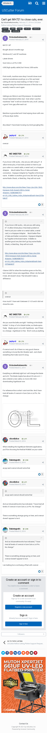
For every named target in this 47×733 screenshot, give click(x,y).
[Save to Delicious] (19, 653)
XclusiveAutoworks (11, 22)
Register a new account (23, 607)
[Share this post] (43, 40)
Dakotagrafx (14, 460)
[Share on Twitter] (3, 653)
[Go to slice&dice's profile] (5, 439)
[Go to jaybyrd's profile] (5, 136)
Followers (21, 634)
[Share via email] (31, 653)
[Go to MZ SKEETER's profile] (5, 155)
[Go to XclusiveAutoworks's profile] (5, 38)
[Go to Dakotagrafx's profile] (5, 461)
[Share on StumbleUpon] (27, 653)
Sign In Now (23, 624)
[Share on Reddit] (23, 653)
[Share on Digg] (15, 653)
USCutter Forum (13, 10)
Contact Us (23, 724)
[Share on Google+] (11, 653)
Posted (18, 40)
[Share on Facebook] (7, 653)
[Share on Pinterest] (35, 653)
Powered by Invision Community (23, 729)
